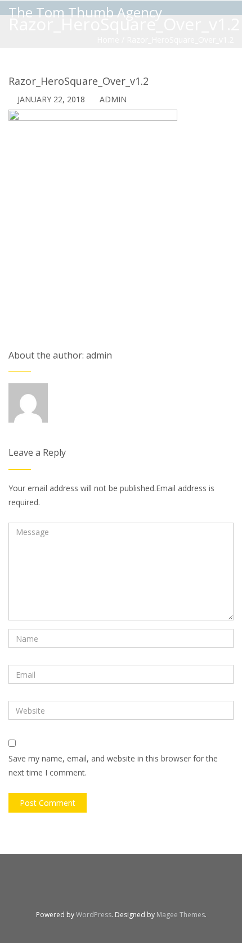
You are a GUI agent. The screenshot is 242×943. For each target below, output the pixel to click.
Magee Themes (180, 914)
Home (108, 39)
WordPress (93, 914)
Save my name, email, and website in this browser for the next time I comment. (113, 765)
